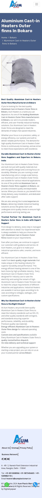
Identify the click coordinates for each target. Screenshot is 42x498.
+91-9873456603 (27, 473)
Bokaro (13, 37)
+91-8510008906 (12, 473)
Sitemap (15, 448)
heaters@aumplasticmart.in (18, 478)
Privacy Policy (26, 448)
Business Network (10, 454)
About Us (6, 448)
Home (4, 37)
